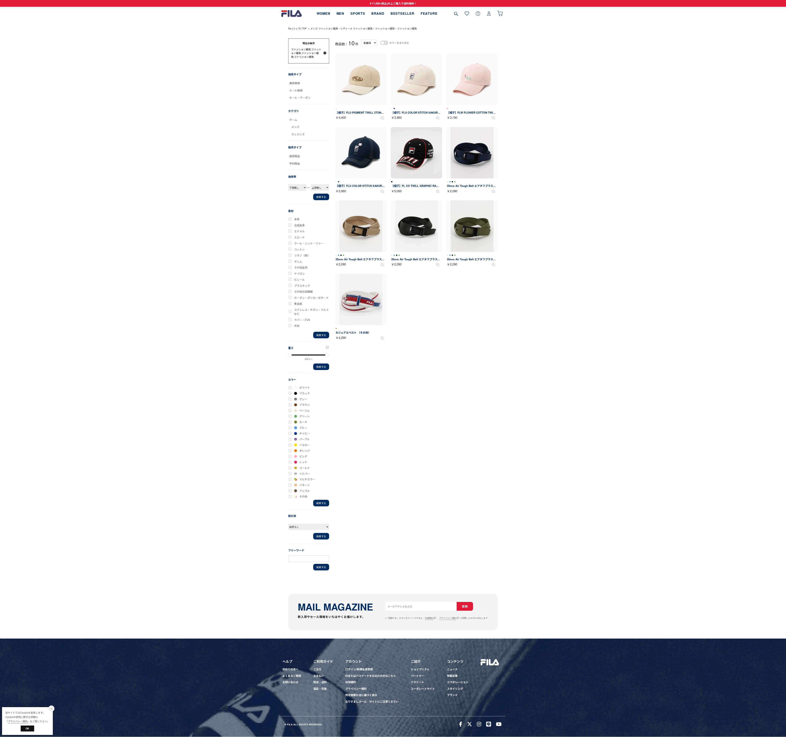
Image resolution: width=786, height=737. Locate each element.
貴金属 (298, 304)
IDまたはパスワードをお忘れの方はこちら (370, 676)
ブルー (303, 428)
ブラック (304, 393)
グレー (303, 399)
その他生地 (300, 267)
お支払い (318, 676)
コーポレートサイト (423, 689)
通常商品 (294, 156)
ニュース (452, 669)
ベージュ (304, 410)
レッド (303, 462)
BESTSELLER (402, 13)
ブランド (452, 695)
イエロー (304, 445)
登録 (465, 606)
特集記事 (452, 676)
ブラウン (304, 405)
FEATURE (429, 13)
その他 (303, 496)
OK (27, 728)
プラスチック (302, 286)
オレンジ (304, 451)
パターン (304, 485)
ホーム (293, 120)
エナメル (299, 231)
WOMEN (323, 13)
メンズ (295, 127)
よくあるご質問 (291, 676)
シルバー (304, 473)
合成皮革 (299, 225)
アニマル (304, 491)
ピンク (303, 456)
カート (500, 13)
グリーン (304, 416)
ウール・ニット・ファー (308, 243)
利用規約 (429, 618)
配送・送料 (320, 682)
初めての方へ (290, 669)
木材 (296, 326)
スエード (299, 237)
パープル (304, 439)
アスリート (417, 682)
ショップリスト (420, 669)
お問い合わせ (290, 682)
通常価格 (294, 83)
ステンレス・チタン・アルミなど (311, 312)
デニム (298, 261)
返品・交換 (320, 689)
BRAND (377, 13)
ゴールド (304, 468)
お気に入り (466, 13)
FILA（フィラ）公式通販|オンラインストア (291, 13)
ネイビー (304, 433)
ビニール (299, 279)
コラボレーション (457, 682)
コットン (299, 249)
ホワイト (304, 387)
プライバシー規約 (447, 618)
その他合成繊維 (303, 291)
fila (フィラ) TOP (297, 28)
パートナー (417, 676)
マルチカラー (307, 479)
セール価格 (296, 90)
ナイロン (299, 273)
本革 (296, 219)
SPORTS (357, 13)
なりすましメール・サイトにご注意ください (372, 701)
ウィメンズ (298, 134)
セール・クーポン (300, 97)
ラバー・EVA (302, 320)
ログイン (489, 13)
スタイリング (455, 689)
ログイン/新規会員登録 (359, 669)
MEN (340, 13)
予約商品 (294, 163)
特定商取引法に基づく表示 (361, 695)
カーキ (303, 422)
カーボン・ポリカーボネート (311, 298)
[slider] (290, 355)
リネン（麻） (302, 255)
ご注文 (317, 669)
